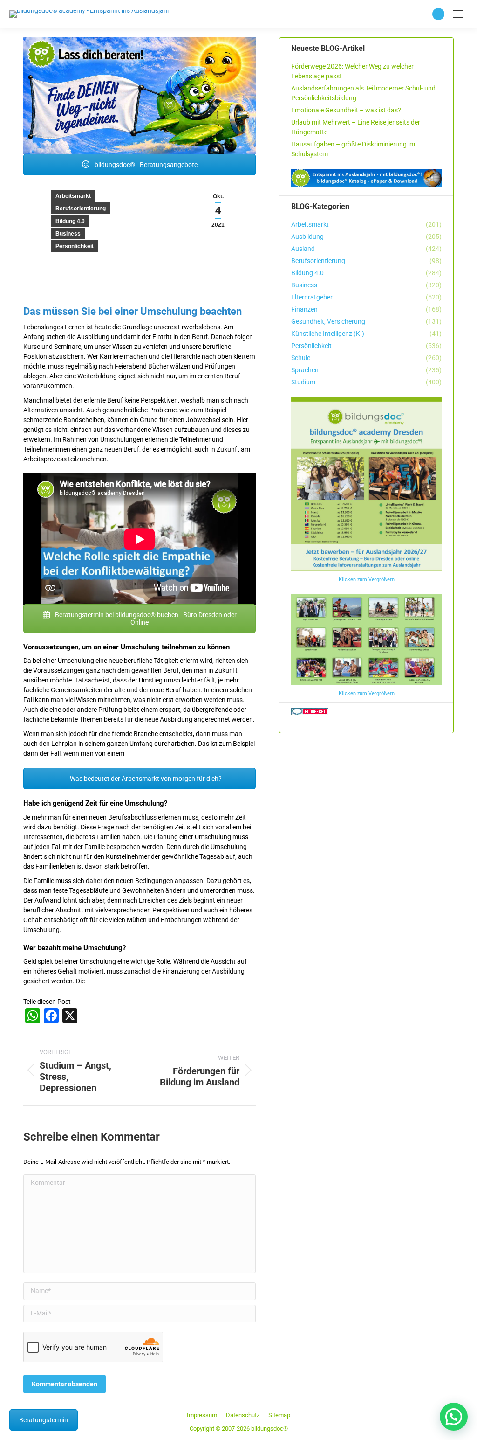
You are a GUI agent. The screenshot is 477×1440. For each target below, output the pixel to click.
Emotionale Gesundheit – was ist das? (346, 110)
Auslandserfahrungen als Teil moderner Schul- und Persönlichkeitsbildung (363, 93)
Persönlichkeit (74, 246)
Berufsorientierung (80, 208)
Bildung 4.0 (70, 221)
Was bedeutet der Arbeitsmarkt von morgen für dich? (145, 778)
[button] (454, 1417)
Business (68, 233)
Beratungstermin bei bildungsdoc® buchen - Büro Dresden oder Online (145, 618)
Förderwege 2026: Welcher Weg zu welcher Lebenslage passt (352, 71)
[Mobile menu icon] (458, 14)
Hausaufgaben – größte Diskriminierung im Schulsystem (353, 149)
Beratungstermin (43, 1420)
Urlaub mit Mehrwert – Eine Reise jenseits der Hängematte (355, 127)
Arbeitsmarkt (73, 196)
